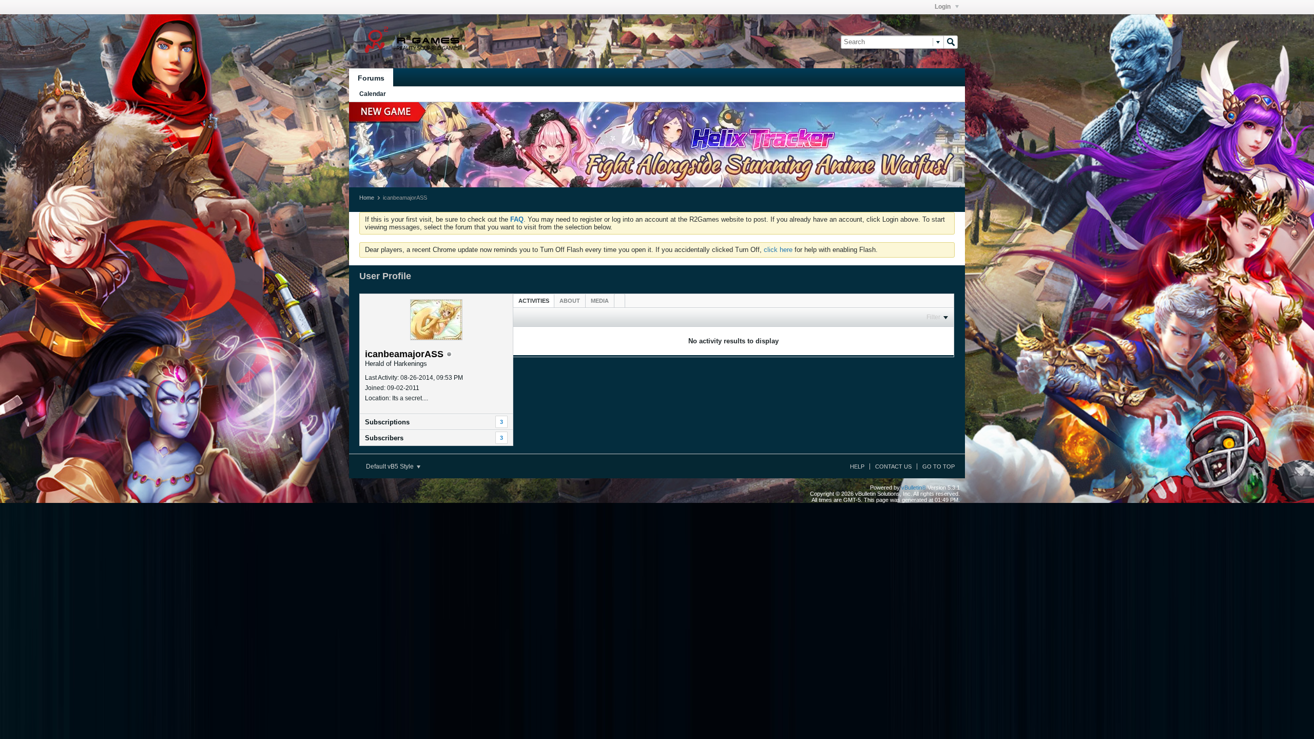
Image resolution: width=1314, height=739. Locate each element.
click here (778, 250)
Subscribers (384, 438)
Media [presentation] (600, 301)
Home (366, 198)
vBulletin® (913, 487)
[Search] (950, 42)
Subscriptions (387, 422)
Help (857, 466)
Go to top (938, 466)
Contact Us (893, 466)
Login (943, 6)
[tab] (534, 300)
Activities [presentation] (533, 301)
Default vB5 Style (390, 466)
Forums (371, 78)
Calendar (372, 94)
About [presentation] (569, 301)
